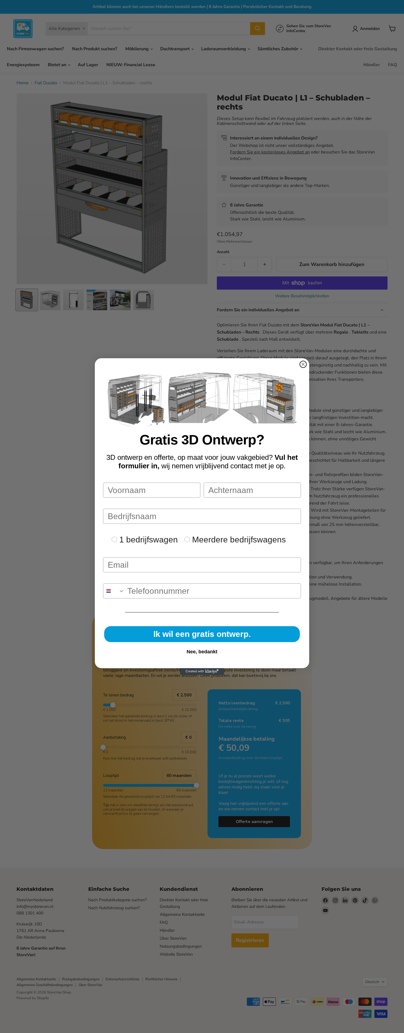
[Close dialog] (303, 364)
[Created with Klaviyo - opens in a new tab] (202, 671)
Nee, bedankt (202, 651)
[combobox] (113, 591)
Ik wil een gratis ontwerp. (202, 634)
